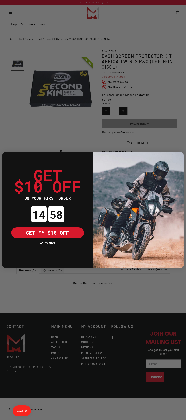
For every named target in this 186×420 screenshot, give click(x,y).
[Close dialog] (7, 157)
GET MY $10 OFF (47, 232)
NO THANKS (48, 243)
